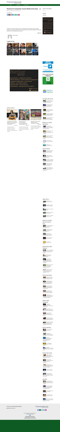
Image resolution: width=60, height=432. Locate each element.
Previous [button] (7, 121)
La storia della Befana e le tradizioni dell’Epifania (48, 391)
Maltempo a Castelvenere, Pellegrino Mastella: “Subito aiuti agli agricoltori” (48, 305)
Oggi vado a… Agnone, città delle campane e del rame (48, 206)
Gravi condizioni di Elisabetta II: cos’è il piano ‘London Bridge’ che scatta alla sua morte (48, 374)
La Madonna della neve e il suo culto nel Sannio (48, 141)
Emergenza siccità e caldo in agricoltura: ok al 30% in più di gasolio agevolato (48, 319)
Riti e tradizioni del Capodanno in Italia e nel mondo (48, 395)
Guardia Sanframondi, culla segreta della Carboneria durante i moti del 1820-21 (48, 151)
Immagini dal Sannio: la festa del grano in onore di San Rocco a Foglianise (48, 118)
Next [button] (40, 121)
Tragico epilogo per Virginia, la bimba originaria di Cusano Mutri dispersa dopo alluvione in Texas (48, 356)
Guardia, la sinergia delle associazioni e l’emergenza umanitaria (47, 164)
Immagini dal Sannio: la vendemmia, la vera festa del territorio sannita (48, 101)
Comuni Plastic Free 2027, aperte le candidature (47, 330)
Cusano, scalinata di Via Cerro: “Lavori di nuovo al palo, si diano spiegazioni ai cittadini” (48, 251)
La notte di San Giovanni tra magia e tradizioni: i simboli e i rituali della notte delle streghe (48, 127)
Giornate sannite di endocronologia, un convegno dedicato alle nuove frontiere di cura (47, 287)
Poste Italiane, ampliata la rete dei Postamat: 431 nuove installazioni (48, 334)
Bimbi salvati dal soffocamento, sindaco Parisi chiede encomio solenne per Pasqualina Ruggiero (48, 296)
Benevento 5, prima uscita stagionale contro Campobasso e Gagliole (47, 292)
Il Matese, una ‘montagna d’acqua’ (49, 145)
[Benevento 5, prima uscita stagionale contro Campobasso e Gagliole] (35, 114)
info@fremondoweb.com (11, 408)
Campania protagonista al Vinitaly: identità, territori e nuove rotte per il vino (48, 348)
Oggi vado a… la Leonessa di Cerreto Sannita (47, 202)
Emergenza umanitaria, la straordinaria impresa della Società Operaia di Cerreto (48, 160)
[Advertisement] (24, 22)
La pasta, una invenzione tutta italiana (47, 242)
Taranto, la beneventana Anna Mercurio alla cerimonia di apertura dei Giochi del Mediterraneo (47, 339)
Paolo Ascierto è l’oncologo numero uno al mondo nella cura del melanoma (48, 361)
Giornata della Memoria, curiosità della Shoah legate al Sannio (47, 234)
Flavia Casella (9, 10)
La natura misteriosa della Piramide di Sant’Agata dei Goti (47, 230)
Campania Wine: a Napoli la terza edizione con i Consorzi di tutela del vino (48, 314)
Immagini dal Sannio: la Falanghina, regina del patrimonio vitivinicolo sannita (48, 114)
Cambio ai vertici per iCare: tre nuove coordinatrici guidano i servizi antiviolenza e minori (47, 270)
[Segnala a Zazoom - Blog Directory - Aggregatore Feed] (30, 415)
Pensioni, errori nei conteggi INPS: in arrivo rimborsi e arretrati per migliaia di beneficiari (48, 382)
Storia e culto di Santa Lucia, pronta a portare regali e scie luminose (48, 400)
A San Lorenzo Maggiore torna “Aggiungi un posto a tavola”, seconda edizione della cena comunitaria (47, 261)
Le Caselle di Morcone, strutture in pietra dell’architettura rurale (48, 226)
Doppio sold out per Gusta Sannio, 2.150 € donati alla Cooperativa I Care (48, 278)
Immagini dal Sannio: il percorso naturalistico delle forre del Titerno (48, 110)
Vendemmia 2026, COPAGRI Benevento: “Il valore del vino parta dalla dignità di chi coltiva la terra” (48, 282)
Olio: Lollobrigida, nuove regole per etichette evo (47, 344)
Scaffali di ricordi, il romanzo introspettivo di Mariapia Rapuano (48, 156)
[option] (12, 121)
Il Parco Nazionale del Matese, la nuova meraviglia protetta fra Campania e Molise (48, 137)
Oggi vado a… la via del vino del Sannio (49, 213)
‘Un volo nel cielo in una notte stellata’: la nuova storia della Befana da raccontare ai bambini (48, 387)
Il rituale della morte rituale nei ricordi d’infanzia (47, 238)
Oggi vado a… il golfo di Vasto (49, 209)
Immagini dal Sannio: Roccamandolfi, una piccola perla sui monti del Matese (47, 106)
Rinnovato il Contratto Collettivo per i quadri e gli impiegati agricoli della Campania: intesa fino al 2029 (48, 323)
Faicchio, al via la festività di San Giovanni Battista (47, 256)
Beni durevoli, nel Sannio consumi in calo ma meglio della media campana (48, 310)
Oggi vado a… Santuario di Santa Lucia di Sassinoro (48, 216)
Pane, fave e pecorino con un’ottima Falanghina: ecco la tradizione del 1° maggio (48, 132)
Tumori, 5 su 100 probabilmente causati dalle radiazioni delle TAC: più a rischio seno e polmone (48, 365)
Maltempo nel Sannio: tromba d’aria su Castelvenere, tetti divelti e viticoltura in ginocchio (48, 266)
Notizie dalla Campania (16, 10)
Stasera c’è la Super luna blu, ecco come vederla (47, 370)
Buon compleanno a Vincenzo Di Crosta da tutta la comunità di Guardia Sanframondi (48, 169)
